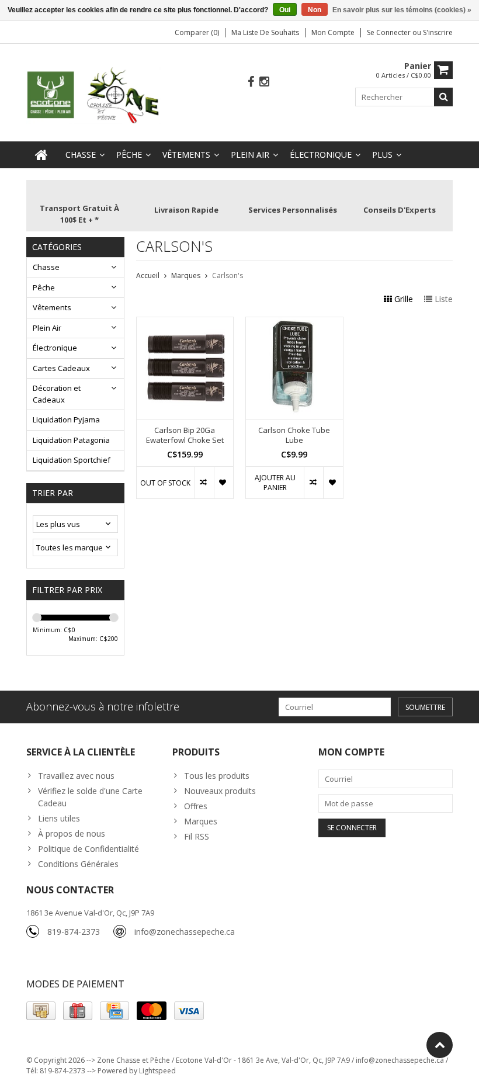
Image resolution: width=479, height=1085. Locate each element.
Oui (284, 10)
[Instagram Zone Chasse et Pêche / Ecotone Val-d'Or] (264, 82)
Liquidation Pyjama (66, 419)
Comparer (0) (197, 32)
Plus (382, 154)
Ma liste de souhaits (265, 32)
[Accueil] (41, 155)
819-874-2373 (73, 931)
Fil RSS (196, 836)
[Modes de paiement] (40, 1010)
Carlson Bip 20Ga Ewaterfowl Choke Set (185, 435)
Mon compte (333, 32)
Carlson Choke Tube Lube (294, 435)
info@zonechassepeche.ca (184, 931)
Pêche (129, 154)
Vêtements (186, 154)
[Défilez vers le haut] (439, 1045)
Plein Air (250, 154)
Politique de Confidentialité (88, 848)
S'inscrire (438, 32)
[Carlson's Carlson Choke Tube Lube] (294, 323)
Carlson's (227, 275)
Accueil (147, 275)
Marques (185, 275)
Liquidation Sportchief (71, 460)
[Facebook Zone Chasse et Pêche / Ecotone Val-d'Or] (251, 82)
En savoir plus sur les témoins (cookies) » (401, 10)
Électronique (321, 154)
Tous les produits (216, 775)
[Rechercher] (443, 97)
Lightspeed (157, 1071)
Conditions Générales (78, 863)
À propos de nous (71, 833)
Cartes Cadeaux (61, 368)
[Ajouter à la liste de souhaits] (223, 482)
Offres (195, 806)
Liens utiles (59, 818)
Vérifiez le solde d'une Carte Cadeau (90, 797)
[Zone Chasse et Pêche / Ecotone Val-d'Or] (93, 94)
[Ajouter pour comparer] (204, 482)
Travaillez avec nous (76, 775)
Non (314, 10)
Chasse (80, 154)
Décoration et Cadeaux (57, 394)
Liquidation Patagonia (71, 440)
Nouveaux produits (220, 790)
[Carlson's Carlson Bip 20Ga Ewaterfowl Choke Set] (185, 323)
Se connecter (389, 32)
